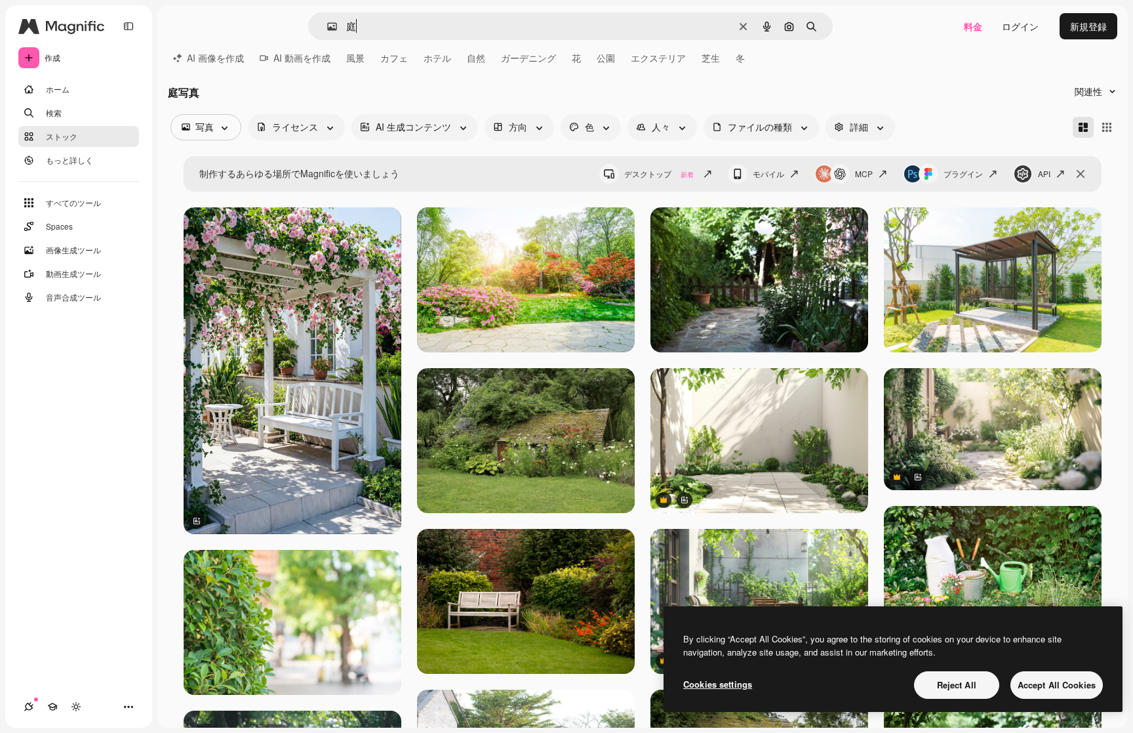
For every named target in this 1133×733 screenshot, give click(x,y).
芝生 (711, 57)
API (1044, 173)
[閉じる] (1080, 174)
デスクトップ (659, 173)
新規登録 (1088, 26)
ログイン (1020, 26)
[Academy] (52, 706)
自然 (476, 57)
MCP (864, 173)
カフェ (394, 57)
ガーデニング (528, 57)
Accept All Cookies (1057, 685)
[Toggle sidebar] (128, 26)
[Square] (1106, 127)
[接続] (28, 706)
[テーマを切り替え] (76, 706)
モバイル (768, 173)
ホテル (437, 57)
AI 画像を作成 (215, 57)
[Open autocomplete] (327, 26)
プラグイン (963, 173)
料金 (973, 26)
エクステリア (658, 57)
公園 (606, 57)
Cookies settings (717, 684)
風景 (355, 57)
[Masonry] (1083, 127)
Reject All (956, 685)
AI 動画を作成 (301, 57)
